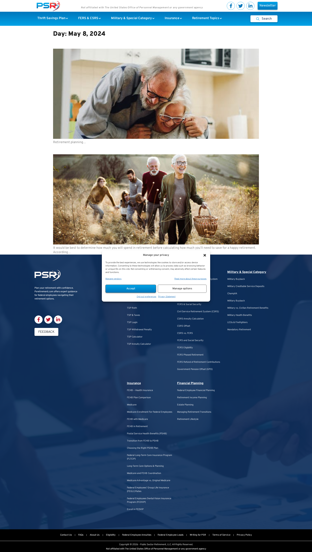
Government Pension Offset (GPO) (195, 369)
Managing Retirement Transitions (194, 412)
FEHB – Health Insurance (140, 390)
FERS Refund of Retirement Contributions (198, 362)
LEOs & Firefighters (237, 322)
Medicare (131, 404)
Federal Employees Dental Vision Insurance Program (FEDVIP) (149, 500)
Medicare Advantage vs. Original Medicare (148, 480)
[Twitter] (241, 6)
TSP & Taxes (133, 315)
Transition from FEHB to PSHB (143, 441)
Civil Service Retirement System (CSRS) (198, 311)
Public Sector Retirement (153, 544)
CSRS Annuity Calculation (190, 318)
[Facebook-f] (231, 6)
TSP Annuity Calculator (139, 344)
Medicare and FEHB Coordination (144, 473)
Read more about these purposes (190, 278)
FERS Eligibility (185, 347)
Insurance (134, 383)
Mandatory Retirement (239, 329)
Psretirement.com (43, 291)
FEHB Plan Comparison (139, 397)
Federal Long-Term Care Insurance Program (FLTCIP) (149, 457)
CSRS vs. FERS (185, 333)
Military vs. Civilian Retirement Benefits (247, 308)
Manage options (182, 288)
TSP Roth (132, 308)
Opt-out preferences (146, 296)
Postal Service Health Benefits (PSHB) (147, 433)
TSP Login (132, 322)
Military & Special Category (246, 272)
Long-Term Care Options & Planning (145, 466)
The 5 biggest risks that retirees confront (102, 43)
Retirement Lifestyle (187, 419)
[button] (205, 255)
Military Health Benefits (239, 315)
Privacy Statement (167, 296)
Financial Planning (190, 383)
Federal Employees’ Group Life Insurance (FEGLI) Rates (148, 489)
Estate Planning (185, 404)
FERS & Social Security (189, 304)
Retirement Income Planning (192, 397)
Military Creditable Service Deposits (245, 286)
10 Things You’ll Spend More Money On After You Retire (119, 148)
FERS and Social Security (190, 340)
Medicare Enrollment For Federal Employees (149, 412)
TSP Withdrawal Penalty (139, 329)
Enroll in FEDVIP (135, 509)
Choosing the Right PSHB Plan (142, 448)
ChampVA (232, 293)
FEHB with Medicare (137, 419)
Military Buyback (236, 279)
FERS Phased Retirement (190, 355)
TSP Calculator (134, 336)
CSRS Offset (183, 326)
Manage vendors (113, 278)
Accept (130, 288)
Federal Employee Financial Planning (196, 390)
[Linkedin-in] (250, 6)
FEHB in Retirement (137, 426)
